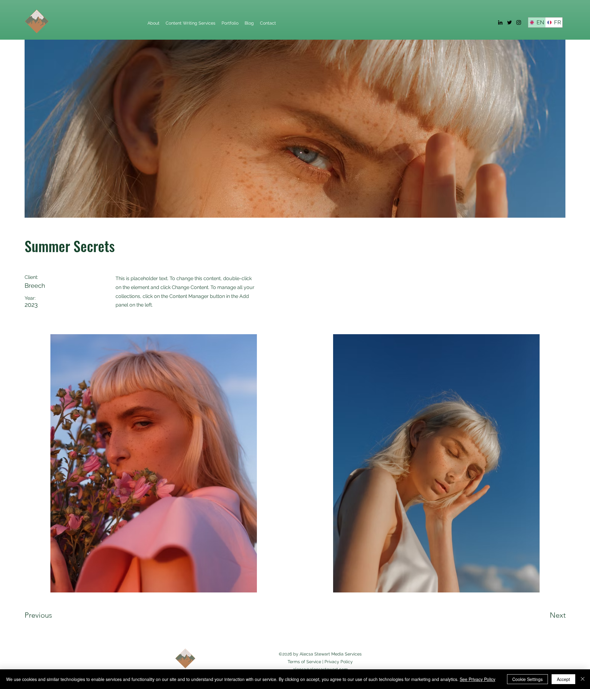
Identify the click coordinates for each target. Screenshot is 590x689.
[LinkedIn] (500, 22)
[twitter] (509, 22)
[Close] (582, 679)
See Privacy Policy (477, 679)
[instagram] (519, 22)
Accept (563, 679)
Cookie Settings (527, 679)
